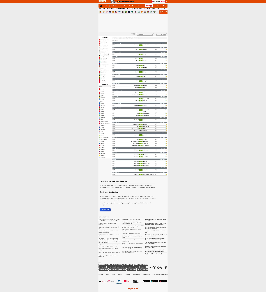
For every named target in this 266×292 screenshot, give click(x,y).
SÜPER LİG (129, 8)
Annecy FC (145, 81)
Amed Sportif (145, 45)
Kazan (144, 76)
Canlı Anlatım (126, 264)
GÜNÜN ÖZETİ (102, 8)
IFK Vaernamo (136, 163)
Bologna (137, 65)
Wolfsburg (145, 124)
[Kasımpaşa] (119, 12)
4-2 (141, 85)
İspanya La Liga (116, 56)
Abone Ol (163, 1)
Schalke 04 (145, 130)
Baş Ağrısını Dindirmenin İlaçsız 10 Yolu (153, 253)
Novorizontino (145, 154)
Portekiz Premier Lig (117, 69)
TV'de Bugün (145, 264)
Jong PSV (137, 92)
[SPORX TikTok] (165, 267)
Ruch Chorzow (145, 150)
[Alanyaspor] (113, 12)
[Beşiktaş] (135, 12)
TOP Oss (144, 92)
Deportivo (145, 60)
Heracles (144, 94)
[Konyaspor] (151, 12)
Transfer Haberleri (138, 264)
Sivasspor (137, 49)
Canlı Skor (131, 5)
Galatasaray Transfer (103, 269)
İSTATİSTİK (154, 8)
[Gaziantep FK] (116, 12)
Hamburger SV (146, 126)
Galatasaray (126, 267)
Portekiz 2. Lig (116, 96)
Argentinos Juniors (146, 113)
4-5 (141, 135)
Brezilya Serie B (116, 152)
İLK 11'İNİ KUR (109, 8)
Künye (107, 274)
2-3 (141, 54)
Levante (144, 58)
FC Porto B (145, 100)
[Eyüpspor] (148, 12)
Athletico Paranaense (147, 119)
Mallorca (144, 87)
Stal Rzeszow (136, 150)
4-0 (141, 67)
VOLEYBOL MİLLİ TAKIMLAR (120, 8)
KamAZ (137, 139)
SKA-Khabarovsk (146, 145)
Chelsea (144, 54)
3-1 (141, 81)
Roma (138, 67)
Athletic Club (136, 154)
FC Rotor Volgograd (135, 141)
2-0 (141, 45)
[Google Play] (154, 282)
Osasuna (137, 58)
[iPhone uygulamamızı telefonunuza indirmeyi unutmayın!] (125, 2)
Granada (137, 87)
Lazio (144, 65)
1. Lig (114, 47)
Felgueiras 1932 (146, 98)
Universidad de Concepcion (148, 174)
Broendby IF (136, 105)
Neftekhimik (145, 141)
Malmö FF (137, 169)
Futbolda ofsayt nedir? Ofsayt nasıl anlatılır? (131, 233)
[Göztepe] (142, 12)
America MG (145, 156)
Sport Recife (136, 156)
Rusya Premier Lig (116, 74)
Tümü (164, 5)
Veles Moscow (136, 143)
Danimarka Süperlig (117, 103)
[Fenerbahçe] (123, 12)
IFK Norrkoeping (136, 165)
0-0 (141, 58)
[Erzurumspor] (154, 12)
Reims (137, 81)
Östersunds (136, 161)
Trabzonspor (142, 267)
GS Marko (145, 135)
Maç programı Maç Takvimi (104, 264)
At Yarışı (158, 5)
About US (120, 274)
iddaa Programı (119, 267)
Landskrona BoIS (146, 163)
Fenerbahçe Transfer (113, 269)
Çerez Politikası (136, 274)
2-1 (156, 49)
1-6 (141, 94)
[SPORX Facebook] (154, 267)
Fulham (137, 54)
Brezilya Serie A (116, 117)
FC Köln (144, 128)
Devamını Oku (105, 209)
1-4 (141, 154)
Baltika (137, 76)
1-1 (141, 60)
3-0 (141, 156)
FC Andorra (145, 85)
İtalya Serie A (115, 63)
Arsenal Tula (145, 143)
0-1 (141, 65)
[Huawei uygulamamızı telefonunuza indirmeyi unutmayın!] (131, 2)
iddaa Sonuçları (145, 269)
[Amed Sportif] (126, 12)
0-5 (156, 94)
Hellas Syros (136, 135)
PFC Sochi (145, 139)
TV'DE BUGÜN (147, 8)
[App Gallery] (163, 282)
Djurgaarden (145, 169)
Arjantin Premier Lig (117, 107)
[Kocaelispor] (132, 12)
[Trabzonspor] (110, 12)
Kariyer (113, 274)
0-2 (156, 119)
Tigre (138, 109)
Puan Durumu (163, 11)
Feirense (137, 100)
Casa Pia (144, 71)
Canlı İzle (139, 269)
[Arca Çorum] (145, 12)
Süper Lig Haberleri (111, 267)
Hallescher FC (136, 130)
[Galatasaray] (103, 12)
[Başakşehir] (129, 12)
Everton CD (136, 174)
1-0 (156, 44)
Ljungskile (145, 161)
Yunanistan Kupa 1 (116, 133)
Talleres (137, 115)
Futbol (106, 5)
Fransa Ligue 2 (116, 79)
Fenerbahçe (131, 267)
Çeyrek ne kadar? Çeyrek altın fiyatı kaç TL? (131, 219)
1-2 (156, 54)
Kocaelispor (136, 45)
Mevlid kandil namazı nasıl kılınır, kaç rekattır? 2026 (109, 252)
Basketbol (114, 5)
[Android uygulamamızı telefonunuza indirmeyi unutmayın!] (119, 2)
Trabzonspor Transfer (131, 269)
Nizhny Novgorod (135, 145)
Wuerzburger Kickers (135, 128)
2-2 (141, 49)
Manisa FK (145, 49)
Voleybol (140, 5)
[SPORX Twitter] (161, 267)
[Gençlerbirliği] (100, 12)
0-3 (141, 126)
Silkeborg (145, 105)
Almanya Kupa (116, 122)
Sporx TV (123, 5)
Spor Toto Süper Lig (117, 43)
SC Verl (137, 126)
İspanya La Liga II (116, 83)
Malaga (137, 60)
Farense (137, 98)
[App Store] (146, 282)
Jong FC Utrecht (136, 94)
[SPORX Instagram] (158, 267)
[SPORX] (133, 289)
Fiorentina (145, 67)
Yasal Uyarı (127, 274)
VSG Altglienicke (136, 124)
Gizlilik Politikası (146, 274)
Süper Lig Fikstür (102, 267)
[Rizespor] (138, 12)
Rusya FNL (115, 137)
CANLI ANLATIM (161, 8)
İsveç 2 (114, 159)
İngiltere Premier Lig (117, 52)
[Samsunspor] (107, 12)
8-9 (141, 124)
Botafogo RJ (136, 119)
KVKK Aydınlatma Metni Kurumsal (160, 274)
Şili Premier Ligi (116, 172)
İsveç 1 (114, 167)
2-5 (141, 130)
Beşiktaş (137, 267)
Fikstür (162, 12)
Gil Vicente (137, 71)
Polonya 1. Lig (115, 148)
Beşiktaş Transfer (122, 269)
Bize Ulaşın (101, 274)
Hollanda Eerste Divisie (117, 90)
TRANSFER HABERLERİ (138, 8)
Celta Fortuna (136, 85)
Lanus (138, 113)
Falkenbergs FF (146, 165)
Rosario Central (146, 115)
